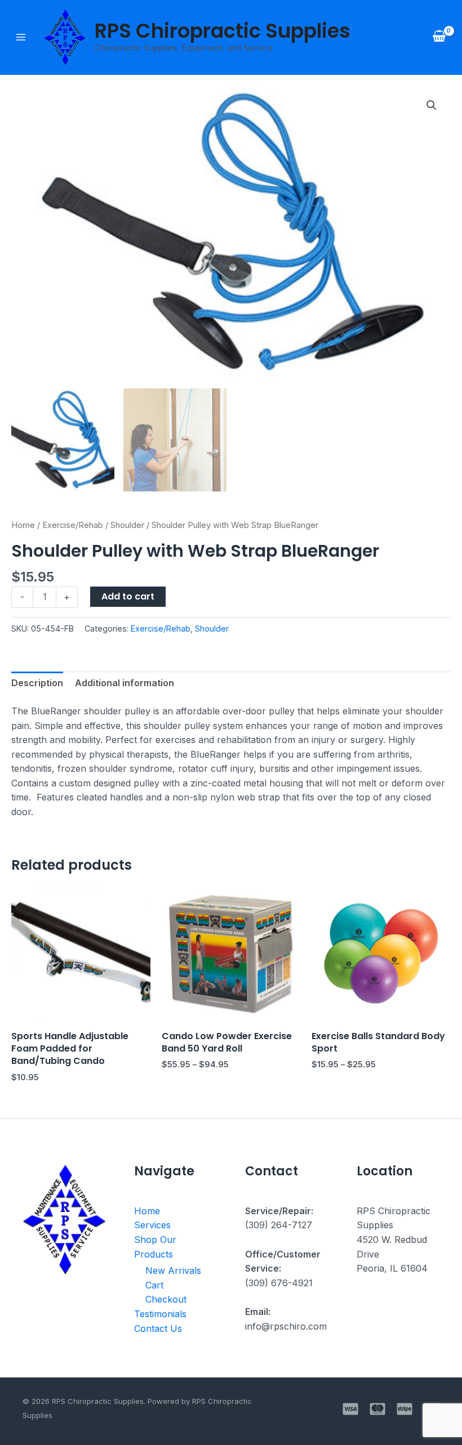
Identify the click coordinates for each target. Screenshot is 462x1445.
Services (152, 1225)
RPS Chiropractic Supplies (222, 30)
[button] (431, 105)
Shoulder (127, 525)
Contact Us (158, 1328)
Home (23, 525)
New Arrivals (173, 1270)
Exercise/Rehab (72, 525)
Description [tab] (37, 682)
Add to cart (127, 596)
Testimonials (160, 1313)
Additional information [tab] (124, 682)
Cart (154, 1285)
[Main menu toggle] (21, 37)
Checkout (165, 1299)
